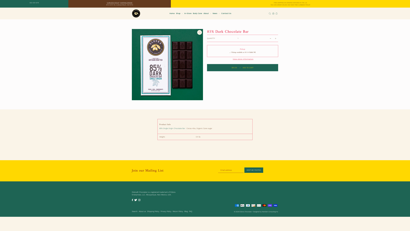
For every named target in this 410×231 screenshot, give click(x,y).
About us (142, 211)
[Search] (270, 13)
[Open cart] (276, 13)
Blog (186, 211)
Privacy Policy (166, 211)
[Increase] (275, 38)
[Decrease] (270, 38)
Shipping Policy (153, 211)
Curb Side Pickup (113, 3)
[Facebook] (132, 200)
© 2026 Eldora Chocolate (243, 211)
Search (135, 211)
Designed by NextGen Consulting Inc (265, 211)
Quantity (211, 38)
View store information (243, 59)
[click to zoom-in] (199, 32)
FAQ (190, 211)
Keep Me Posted (254, 170)
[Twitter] (135, 200)
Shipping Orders (126, 3)
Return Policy (178, 211)
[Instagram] (139, 200)
